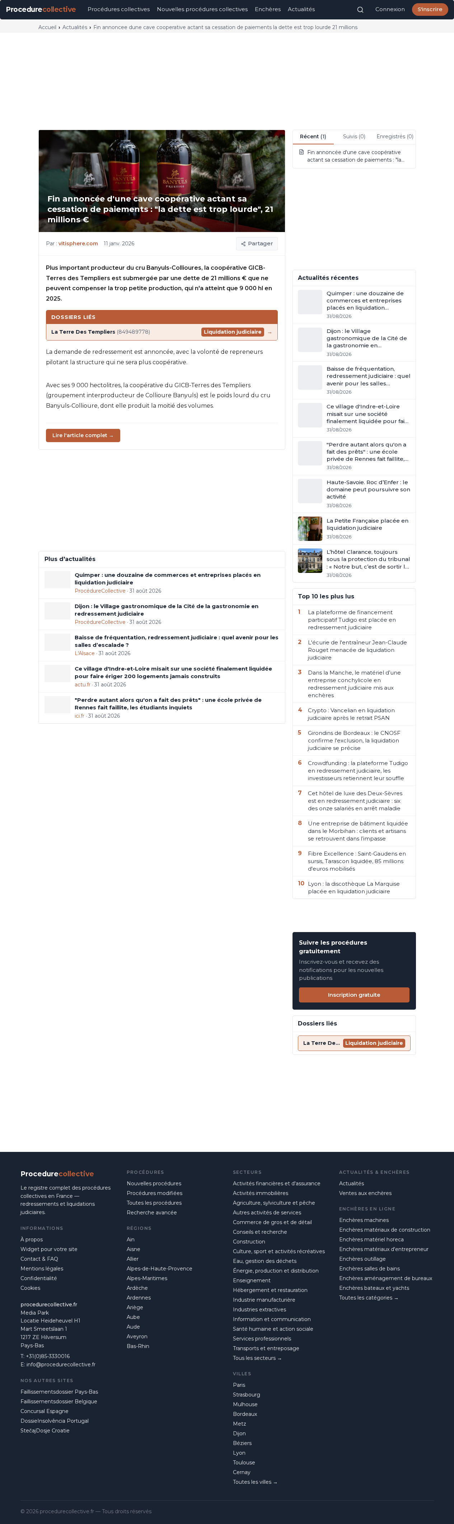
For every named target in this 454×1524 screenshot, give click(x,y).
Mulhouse (245, 1404)
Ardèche (137, 1288)
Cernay (242, 1472)
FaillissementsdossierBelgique (58, 1401)
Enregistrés (394, 136)
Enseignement (252, 1280)
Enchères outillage (362, 1259)
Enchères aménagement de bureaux (385, 1278)
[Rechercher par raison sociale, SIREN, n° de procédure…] (360, 9)
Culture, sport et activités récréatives (279, 1251)
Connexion (390, 9)
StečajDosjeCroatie (45, 1430)
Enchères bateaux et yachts (374, 1288)
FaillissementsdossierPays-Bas (59, 1392)
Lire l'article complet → (83, 435)
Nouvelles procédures (154, 1183)
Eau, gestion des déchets (264, 1261)
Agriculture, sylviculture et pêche (274, 1203)
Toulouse (244, 1462)
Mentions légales (41, 1268)
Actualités (301, 9)
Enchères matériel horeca (371, 1239)
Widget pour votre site (49, 1249)
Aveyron (137, 1336)
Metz (239, 1424)
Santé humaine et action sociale (273, 1329)
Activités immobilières (260, 1193)
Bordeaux (245, 1414)
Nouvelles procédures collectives (202, 9)
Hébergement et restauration (270, 1290)
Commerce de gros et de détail (272, 1222)
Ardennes (139, 1297)
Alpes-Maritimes (147, 1278)
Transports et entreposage (266, 1348)
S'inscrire (430, 9)
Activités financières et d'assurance (276, 1183)
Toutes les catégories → (369, 1297)
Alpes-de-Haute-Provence (159, 1268)
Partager (260, 243)
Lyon (239, 1453)
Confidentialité (38, 1278)
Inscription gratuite (354, 994)
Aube (133, 1317)
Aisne (133, 1249)
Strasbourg (246, 1394)
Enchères (268, 9)
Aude (133, 1327)
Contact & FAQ (39, 1259)
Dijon (239, 1433)
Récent (313, 136)
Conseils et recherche (260, 1232)
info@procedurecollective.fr (61, 1364)
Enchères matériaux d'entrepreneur (384, 1249)
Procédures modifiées (154, 1193)
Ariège (135, 1307)
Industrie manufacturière (264, 1300)
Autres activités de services (267, 1212)
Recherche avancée (152, 1212)
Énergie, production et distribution (276, 1271)
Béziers (242, 1443)
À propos (31, 1239)
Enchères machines (364, 1220)
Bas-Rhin (138, 1346)
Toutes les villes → (255, 1482)
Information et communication (272, 1319)
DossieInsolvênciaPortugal (54, 1421)
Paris (239, 1385)
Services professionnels (262, 1338)
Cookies (30, 1288)
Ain (131, 1239)
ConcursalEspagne (44, 1411)
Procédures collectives (119, 9)
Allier (133, 1259)
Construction (249, 1241)
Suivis (354, 136)
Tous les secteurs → (257, 1358)
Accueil (47, 27)
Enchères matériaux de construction (384, 1230)
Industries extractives (259, 1309)
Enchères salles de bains (369, 1268)
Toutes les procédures (154, 1203)
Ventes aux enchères (365, 1193)
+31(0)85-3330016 (48, 1356)
